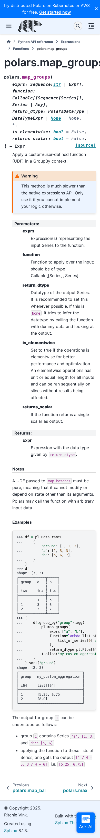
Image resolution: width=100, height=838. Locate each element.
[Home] (9, 41)
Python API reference (35, 42)
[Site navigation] (9, 26)
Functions (21, 49)
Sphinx (10, 830)
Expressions (70, 42)
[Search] (78, 26)
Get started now (55, 12)
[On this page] (91, 26)
